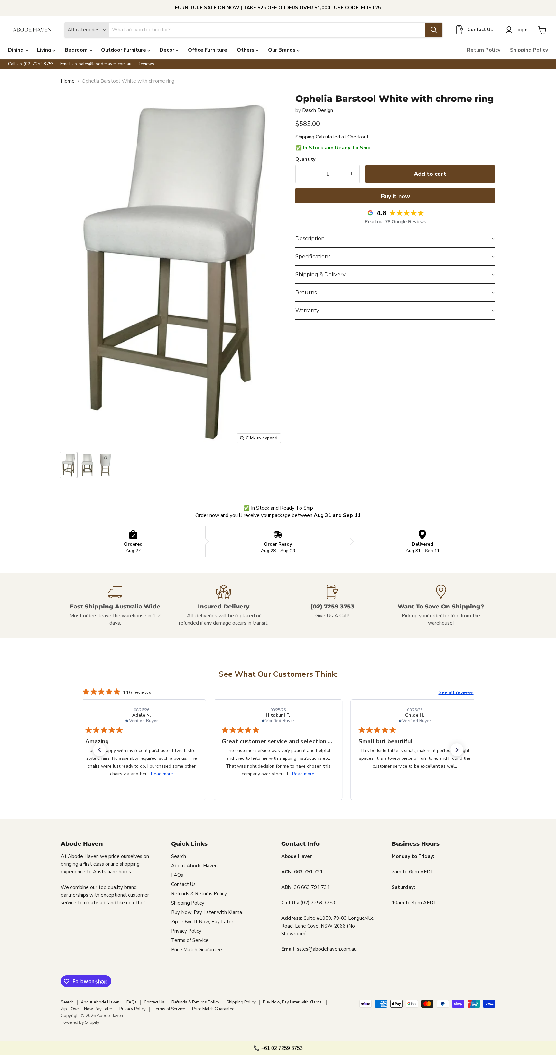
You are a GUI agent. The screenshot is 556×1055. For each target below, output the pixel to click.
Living (44, 49)
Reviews (146, 64)
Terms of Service (189, 940)
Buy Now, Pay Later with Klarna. (207, 912)
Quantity (305, 159)
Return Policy (483, 49)
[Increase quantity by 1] (351, 174)
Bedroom (77, 49)
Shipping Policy (529, 49)
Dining (16, 49)
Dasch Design (317, 110)
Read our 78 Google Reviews (395, 221)
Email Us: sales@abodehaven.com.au (95, 64)
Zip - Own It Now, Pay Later (202, 921)
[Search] (433, 30)
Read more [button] (162, 774)
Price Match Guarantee (196, 950)
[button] (395, 239)
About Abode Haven (194, 865)
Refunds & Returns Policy (199, 893)
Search (178, 856)
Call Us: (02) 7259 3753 (31, 64)
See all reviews (456, 692)
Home (68, 81)
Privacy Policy (186, 931)
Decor (168, 49)
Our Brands (282, 49)
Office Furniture (207, 49)
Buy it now (395, 196)
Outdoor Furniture (124, 49)
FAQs (177, 875)
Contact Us (183, 884)
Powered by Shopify (80, 1022)
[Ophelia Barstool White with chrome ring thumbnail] (68, 465)
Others (246, 49)
